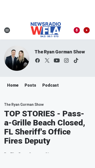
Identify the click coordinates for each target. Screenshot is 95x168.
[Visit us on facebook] (37, 60)
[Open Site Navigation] (7, 30)
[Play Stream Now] (87, 30)
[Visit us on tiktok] (76, 60)
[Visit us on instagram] (66, 60)
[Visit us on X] (47, 60)
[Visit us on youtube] (57, 60)
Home (12, 85)
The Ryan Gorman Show (59, 51)
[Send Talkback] (77, 30)
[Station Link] (46, 30)
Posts (30, 85)
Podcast (50, 85)
